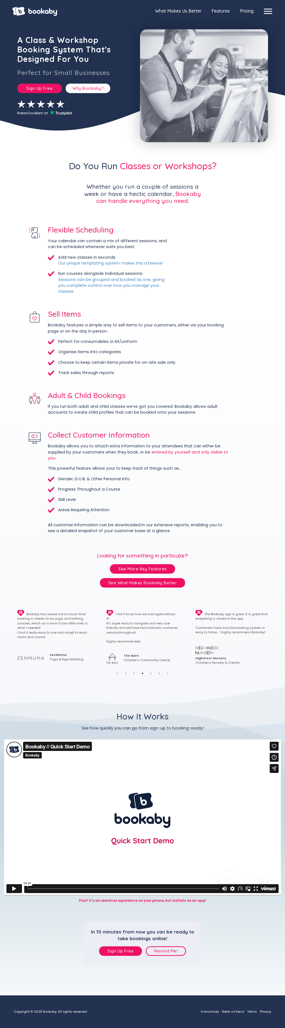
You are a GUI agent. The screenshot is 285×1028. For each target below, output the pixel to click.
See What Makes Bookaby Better (142, 582)
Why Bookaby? (88, 88)
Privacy (265, 1011)
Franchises (210, 1011)
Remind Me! (166, 951)
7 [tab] (167, 673)
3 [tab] (134, 673)
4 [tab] (142, 673)
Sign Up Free (39, 88)
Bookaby (35, 11)
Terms (252, 1011)
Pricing (247, 11)
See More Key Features (142, 568)
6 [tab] (159, 673)
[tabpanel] (53, 637)
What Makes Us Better (178, 11)
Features (221, 11)
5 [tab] (151, 673)
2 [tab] (126, 673)
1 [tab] (117, 673)
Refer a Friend (233, 1011)
